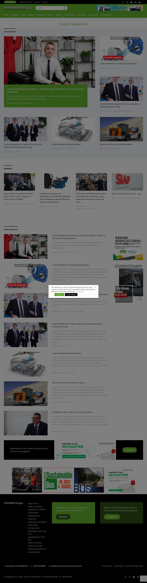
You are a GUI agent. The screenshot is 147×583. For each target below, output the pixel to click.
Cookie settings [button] (71, 294)
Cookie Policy (79, 291)
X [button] (95, 287)
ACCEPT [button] (59, 294)
